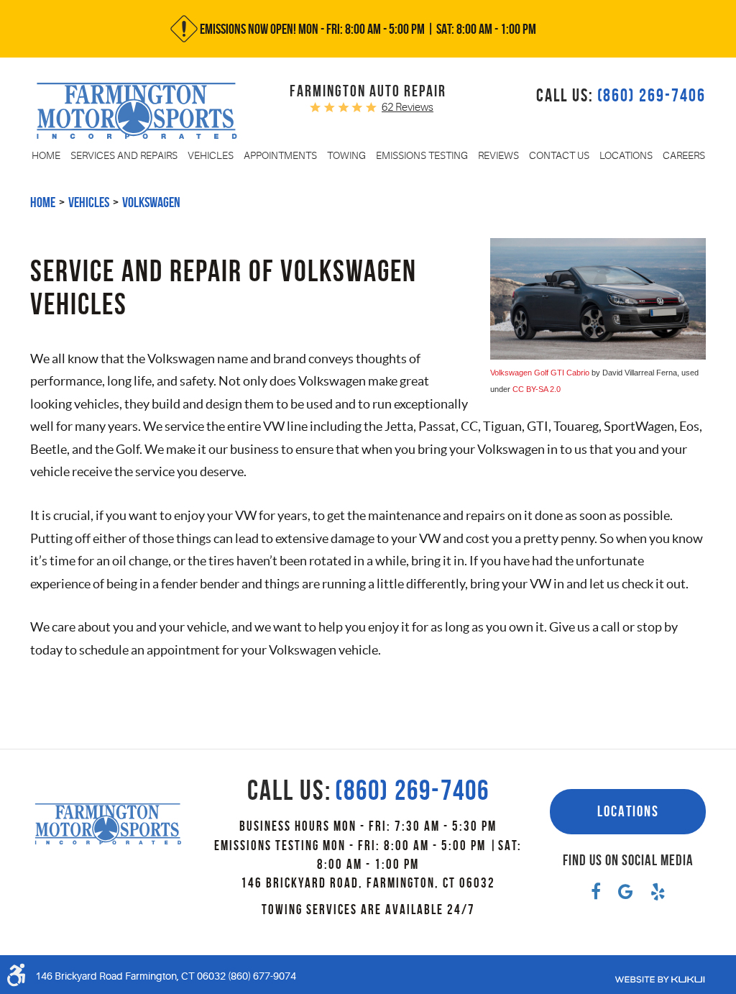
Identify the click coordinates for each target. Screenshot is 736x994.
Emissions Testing (422, 155)
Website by (660, 979)
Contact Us (559, 155)
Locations (626, 155)
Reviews (498, 155)
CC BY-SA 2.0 (536, 389)
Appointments (280, 155)
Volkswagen (151, 202)
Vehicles (211, 155)
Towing (346, 155)
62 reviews (407, 107)
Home (46, 155)
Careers (684, 155)
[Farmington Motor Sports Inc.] (137, 111)
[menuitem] (46, 155)
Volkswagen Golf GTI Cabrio (539, 372)
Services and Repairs (124, 155)
